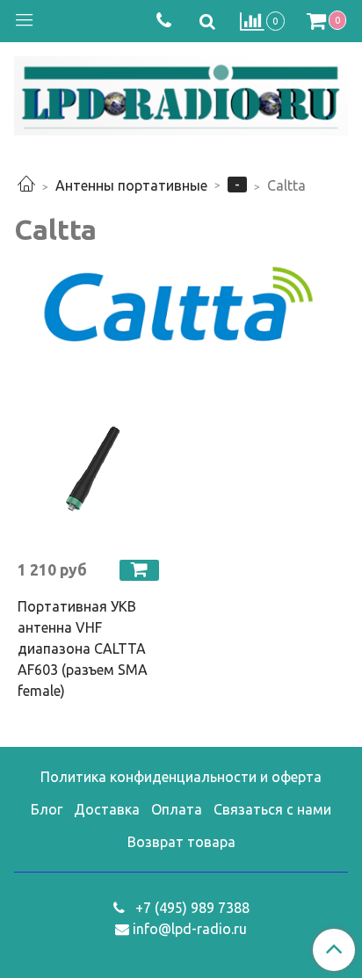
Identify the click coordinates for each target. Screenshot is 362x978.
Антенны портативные (131, 185)
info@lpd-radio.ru (190, 929)
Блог (46, 809)
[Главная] (26, 185)
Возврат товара (181, 842)
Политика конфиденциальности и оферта (181, 777)
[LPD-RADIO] (181, 92)
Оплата (176, 809)
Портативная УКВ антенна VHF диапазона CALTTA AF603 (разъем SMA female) (83, 648)
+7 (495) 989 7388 (191, 908)
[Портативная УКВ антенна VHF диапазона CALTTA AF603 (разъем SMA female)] (90, 472)
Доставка (107, 809)
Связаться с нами (272, 809)
